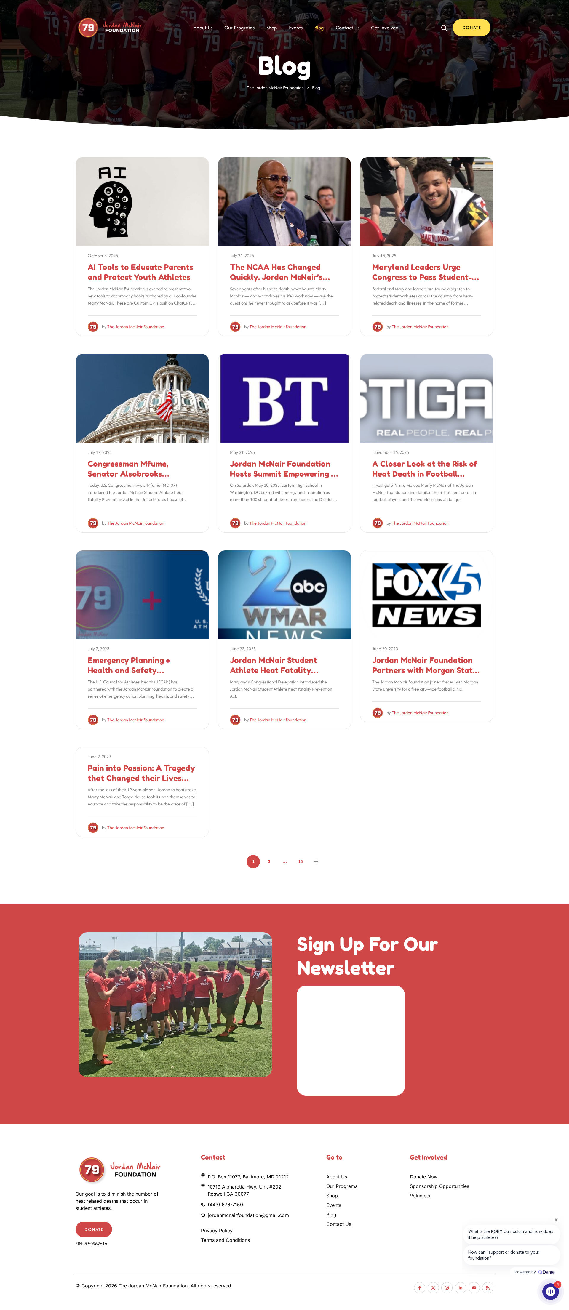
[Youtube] (474, 1287)
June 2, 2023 (99, 756)
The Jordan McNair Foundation (135, 327)
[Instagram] (447, 1287)
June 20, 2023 (385, 649)
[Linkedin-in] (460, 1287)
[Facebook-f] (419, 1287)
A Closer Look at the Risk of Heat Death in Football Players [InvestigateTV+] (424, 474)
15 (300, 861)
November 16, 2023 (390, 452)
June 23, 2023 (243, 649)
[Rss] (487, 1287)
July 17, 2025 (100, 452)
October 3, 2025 (103, 255)
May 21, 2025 (242, 452)
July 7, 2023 (98, 649)
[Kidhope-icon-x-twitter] (433, 1287)
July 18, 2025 (384, 255)
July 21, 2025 (242, 255)
